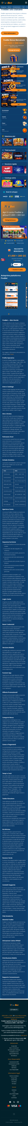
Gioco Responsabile (14, 1069)
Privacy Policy (14, 1077)
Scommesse (14, 1097)
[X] (14, 1102)
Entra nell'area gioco (10, 33)
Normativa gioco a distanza (14, 1049)
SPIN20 (17, 264)
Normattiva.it (14, 1055)
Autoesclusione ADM (14, 1062)
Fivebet (12, 354)
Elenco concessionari (14, 1048)
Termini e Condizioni (14, 1076)
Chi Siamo (14, 1083)
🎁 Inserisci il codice (17, 269)
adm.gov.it (24, 1035)
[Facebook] (10, 1102)
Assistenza (14, 1090)
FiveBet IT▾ (14, 1009)
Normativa (14, 1081)
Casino (14, 1095)
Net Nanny (14, 1067)
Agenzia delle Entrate (14, 1053)
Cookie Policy (14, 1079)
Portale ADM (14, 1046)
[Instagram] (18, 1102)
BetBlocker (14, 1065)
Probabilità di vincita (14, 1051)
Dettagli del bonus (14, 50)
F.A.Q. (14, 1092)
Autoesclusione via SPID (14, 1063)
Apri (19, 76)
